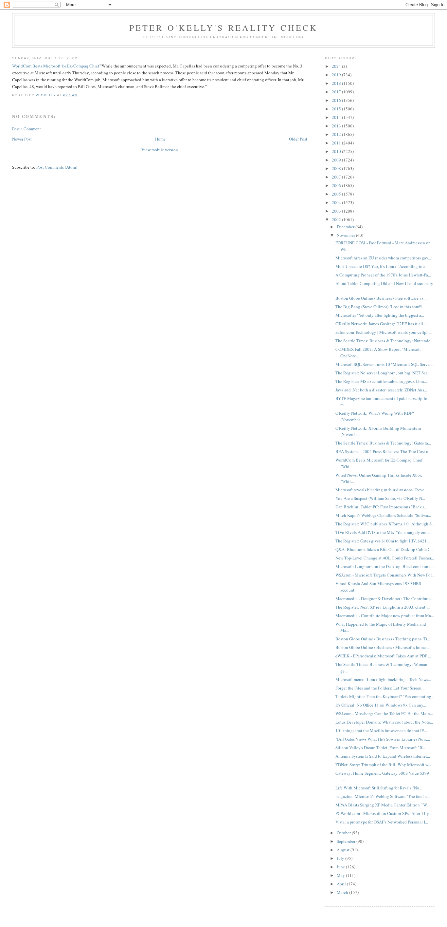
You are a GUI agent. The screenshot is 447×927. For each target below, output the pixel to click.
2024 (337, 66)
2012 (337, 134)
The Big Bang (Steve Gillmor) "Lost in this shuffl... (380, 307)
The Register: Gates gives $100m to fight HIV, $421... (382, 541)
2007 (337, 177)
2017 (337, 92)
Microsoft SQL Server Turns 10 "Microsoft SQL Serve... (384, 364)
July (341, 858)
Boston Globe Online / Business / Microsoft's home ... (382, 647)
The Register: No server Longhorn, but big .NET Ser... (382, 373)
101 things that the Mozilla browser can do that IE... (381, 730)
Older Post (298, 139)
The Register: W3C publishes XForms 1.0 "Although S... (385, 524)
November (346, 235)
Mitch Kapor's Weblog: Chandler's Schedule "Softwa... (383, 515)
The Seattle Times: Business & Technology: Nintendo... (384, 341)
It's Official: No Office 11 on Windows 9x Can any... (380, 705)
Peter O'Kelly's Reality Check (223, 27)
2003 (337, 211)
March (343, 892)
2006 (337, 185)
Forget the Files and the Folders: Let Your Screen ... (380, 688)
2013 (337, 126)
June (341, 867)
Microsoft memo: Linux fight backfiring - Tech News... (383, 679)
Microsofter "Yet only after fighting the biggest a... (379, 315)
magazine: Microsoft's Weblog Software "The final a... (382, 796)
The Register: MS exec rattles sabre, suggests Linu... (381, 381)
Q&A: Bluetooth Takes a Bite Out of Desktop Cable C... (384, 549)
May (341, 875)
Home (160, 139)
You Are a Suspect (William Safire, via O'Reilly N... (380, 498)
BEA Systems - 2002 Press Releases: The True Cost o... (383, 451)
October (344, 833)
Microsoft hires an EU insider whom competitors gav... (383, 258)
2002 (337, 219)
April (342, 884)
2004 (337, 202)
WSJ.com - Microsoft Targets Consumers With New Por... (385, 575)
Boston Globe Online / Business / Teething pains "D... (382, 639)
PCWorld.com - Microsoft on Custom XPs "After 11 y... (383, 813)
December (346, 227)
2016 (337, 100)
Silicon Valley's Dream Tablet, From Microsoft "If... (380, 747)
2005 (337, 194)
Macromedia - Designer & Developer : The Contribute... (384, 598)
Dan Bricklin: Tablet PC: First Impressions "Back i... (381, 507)
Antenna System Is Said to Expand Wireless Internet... (382, 756)
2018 (337, 83)
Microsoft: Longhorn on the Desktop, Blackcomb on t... (384, 566)
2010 (337, 151)
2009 (337, 160)
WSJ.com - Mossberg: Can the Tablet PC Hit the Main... (384, 713)
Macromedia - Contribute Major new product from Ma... (384, 615)
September (346, 841)
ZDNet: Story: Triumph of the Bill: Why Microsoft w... (383, 764)
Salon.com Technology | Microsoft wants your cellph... (383, 332)
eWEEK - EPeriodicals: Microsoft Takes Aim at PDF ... (383, 656)
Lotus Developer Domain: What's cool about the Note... (384, 722)
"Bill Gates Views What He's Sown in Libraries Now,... (382, 739)
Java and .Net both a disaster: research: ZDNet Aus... (381, 390)
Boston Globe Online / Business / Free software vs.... (381, 298)
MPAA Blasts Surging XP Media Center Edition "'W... (382, 805)
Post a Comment (26, 129)
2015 (337, 109)
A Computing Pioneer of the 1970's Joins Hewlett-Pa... (383, 275)
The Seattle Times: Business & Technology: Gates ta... (383, 443)
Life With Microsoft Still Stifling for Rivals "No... (378, 788)
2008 (337, 168)
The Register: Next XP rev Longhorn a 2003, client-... (382, 607)
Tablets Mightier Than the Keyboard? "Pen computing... (384, 696)
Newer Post (22, 139)
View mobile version (159, 150)
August (343, 850)
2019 (337, 75)
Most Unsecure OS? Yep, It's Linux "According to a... (381, 266)
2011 (337, 143)
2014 (337, 117)
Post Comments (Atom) (56, 167)
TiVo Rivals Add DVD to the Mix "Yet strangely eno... (383, 532)
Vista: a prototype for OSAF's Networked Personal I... (381, 822)
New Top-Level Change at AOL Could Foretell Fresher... (384, 558)
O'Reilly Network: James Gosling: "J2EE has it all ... (381, 324)
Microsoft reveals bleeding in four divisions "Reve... (381, 490)
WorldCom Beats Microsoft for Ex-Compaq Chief (55, 66)
